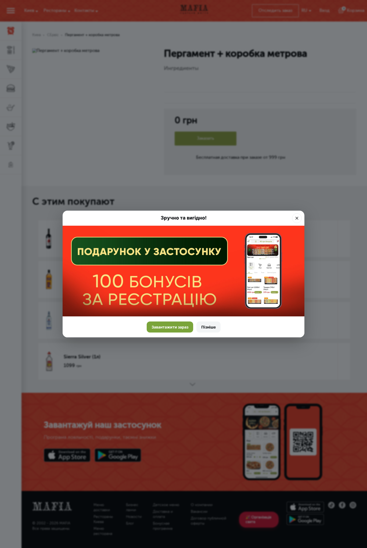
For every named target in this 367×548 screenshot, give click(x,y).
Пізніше (208, 327)
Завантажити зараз (170, 327)
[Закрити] (297, 218)
